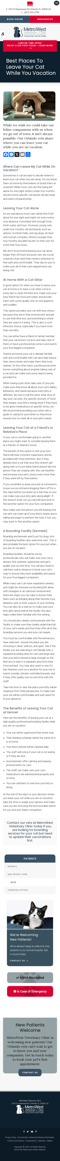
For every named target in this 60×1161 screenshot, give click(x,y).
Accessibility (31, 1141)
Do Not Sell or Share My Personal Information (36, 1137)
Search (50, 1141)
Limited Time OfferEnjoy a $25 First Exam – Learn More (30, 44)
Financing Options (18, 890)
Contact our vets (20, 823)
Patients (12, 866)
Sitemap (41, 1141)
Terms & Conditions (16, 1141)
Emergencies (45, 19)
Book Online (15, 19)
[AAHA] (30, 4)
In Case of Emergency (32, 991)
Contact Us (30, 1072)
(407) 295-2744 (31, 12)
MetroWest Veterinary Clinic (30, 1101)
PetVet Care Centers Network (34, 1150)
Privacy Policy (10, 1137)
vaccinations (41, 837)
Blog (13, 882)
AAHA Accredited (32, 977)
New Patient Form (17, 874)
